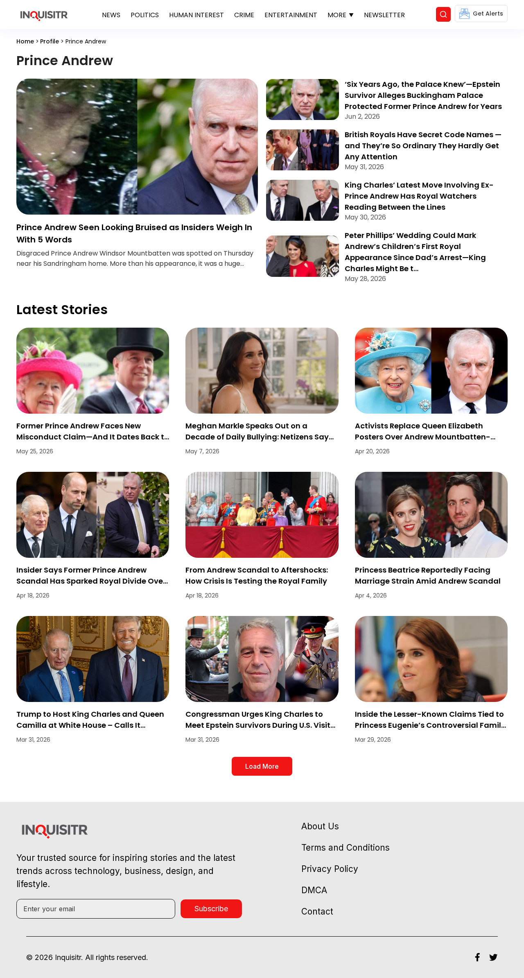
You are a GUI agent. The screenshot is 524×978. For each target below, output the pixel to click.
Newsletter (384, 15)
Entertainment (290, 15)
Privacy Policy (329, 869)
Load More (262, 766)
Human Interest (196, 15)
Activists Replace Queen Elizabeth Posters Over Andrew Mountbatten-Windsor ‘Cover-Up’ (422, 437)
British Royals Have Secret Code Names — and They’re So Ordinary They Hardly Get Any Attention (423, 145)
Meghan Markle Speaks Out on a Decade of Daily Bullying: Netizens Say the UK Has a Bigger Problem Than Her (257, 437)
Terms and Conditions (345, 847)
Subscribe (211, 908)
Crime (244, 15)
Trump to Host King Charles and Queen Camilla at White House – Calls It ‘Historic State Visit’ (90, 725)
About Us (320, 826)
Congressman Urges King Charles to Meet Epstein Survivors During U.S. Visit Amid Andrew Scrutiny (257, 725)
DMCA (314, 890)
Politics (145, 15)
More (337, 15)
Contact (317, 911)
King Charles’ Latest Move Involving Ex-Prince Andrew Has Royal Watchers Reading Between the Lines (419, 196)
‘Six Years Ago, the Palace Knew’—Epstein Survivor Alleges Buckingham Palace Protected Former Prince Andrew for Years (423, 95)
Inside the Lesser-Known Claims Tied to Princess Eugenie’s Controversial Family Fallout (430, 725)
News (111, 15)
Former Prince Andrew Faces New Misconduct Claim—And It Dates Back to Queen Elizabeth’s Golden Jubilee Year (92, 437)
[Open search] (443, 14)
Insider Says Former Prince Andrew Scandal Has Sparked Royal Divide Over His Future (91, 581)
